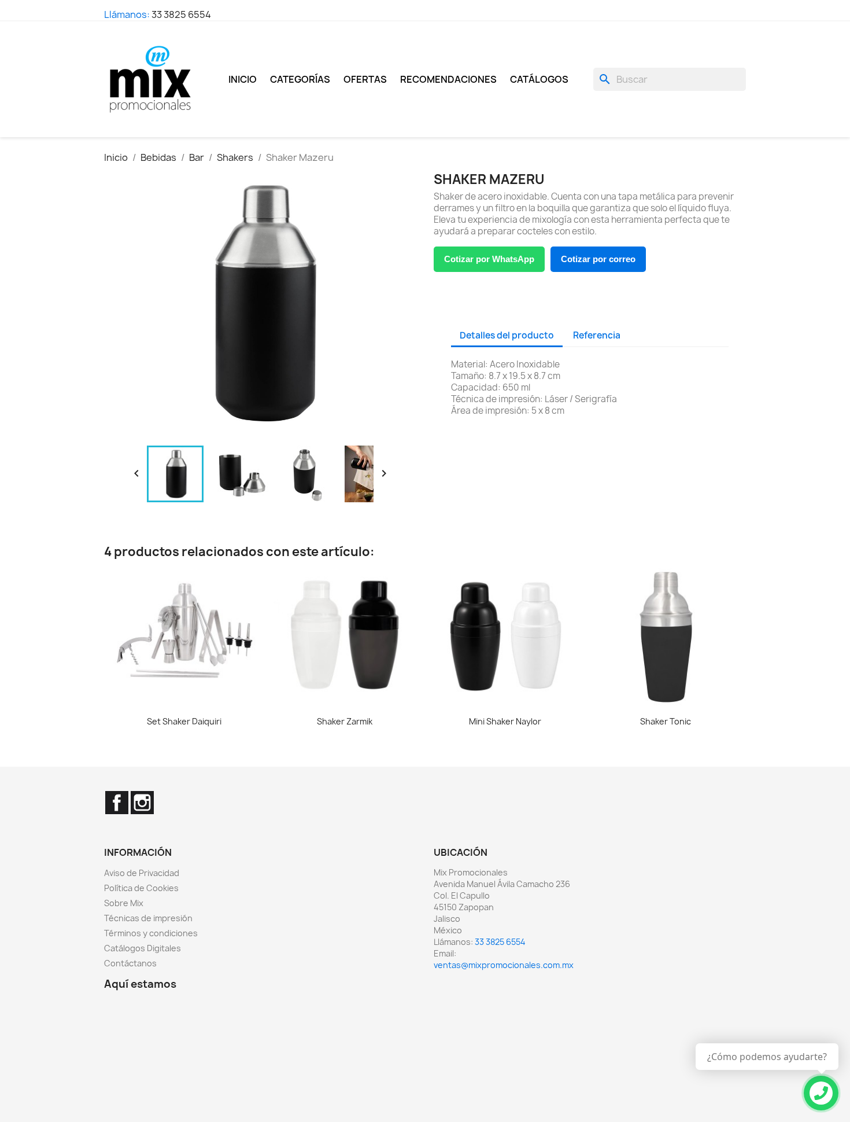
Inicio (242, 79)
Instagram (142, 802)
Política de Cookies (141, 887)
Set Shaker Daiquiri (184, 721)
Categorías (300, 79)
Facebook (116, 802)
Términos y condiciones (151, 933)
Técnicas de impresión (148, 918)
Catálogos (539, 79)
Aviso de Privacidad (141, 872)
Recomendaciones (448, 79)
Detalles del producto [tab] (507, 335)
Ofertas (365, 79)
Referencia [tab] (596, 335)
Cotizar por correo (598, 259)
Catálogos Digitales (142, 948)
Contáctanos (130, 963)
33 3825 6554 (181, 14)
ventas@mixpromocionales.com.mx (504, 964)
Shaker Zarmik (344, 721)
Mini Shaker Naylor (505, 721)
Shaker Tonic (665, 721)
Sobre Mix (123, 902)
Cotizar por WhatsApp (489, 259)
